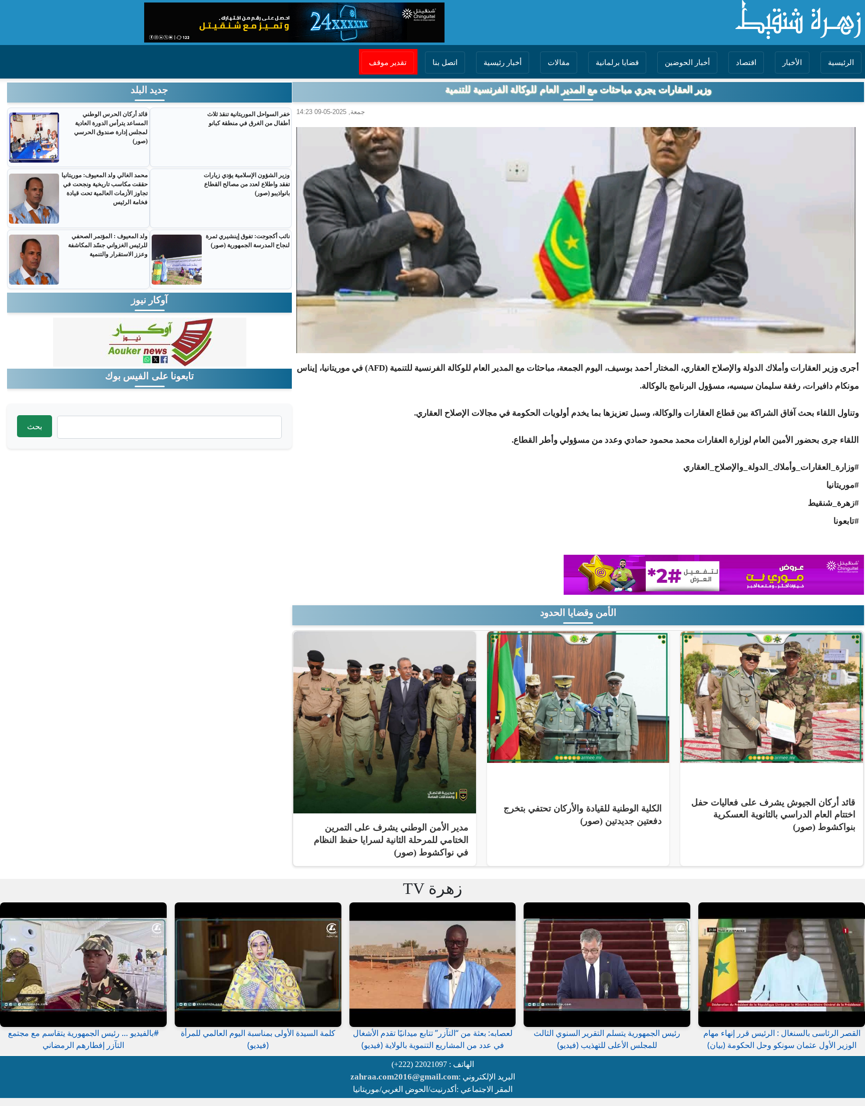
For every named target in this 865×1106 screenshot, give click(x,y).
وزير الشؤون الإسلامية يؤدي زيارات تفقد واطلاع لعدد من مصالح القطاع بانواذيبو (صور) (247, 184)
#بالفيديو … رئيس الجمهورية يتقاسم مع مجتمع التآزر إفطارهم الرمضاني (83, 1038)
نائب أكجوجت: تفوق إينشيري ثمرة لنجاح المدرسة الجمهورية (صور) (248, 241)
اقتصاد (746, 63)
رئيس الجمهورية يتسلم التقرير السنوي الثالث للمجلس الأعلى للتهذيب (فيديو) (607, 1038)
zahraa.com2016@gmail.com (404, 1076)
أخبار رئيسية (503, 63)
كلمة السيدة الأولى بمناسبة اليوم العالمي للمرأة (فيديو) (258, 1038)
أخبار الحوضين (687, 63)
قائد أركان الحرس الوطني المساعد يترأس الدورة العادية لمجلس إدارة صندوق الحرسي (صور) (110, 128)
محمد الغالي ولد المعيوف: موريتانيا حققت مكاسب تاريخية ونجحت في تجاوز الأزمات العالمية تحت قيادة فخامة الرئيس (104, 189)
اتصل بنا (445, 63)
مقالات (559, 63)
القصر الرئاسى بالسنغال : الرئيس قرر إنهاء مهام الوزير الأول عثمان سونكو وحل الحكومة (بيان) (781, 1038)
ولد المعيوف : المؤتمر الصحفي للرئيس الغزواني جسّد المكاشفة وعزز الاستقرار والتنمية (107, 245)
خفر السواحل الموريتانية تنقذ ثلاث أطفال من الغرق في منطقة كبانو (248, 119)
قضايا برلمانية (617, 63)
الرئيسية (841, 63)
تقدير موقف (387, 63)
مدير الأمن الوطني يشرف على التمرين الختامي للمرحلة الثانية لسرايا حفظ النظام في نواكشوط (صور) (391, 839)
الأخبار (792, 63)
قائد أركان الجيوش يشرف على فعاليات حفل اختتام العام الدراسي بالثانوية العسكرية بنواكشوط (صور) (773, 814)
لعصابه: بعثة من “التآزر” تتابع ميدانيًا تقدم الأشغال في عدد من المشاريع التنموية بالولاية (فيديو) (433, 1038)
